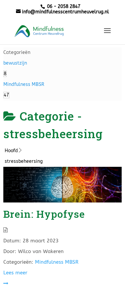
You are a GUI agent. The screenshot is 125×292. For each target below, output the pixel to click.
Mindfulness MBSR (56, 262)
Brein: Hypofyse (44, 213)
